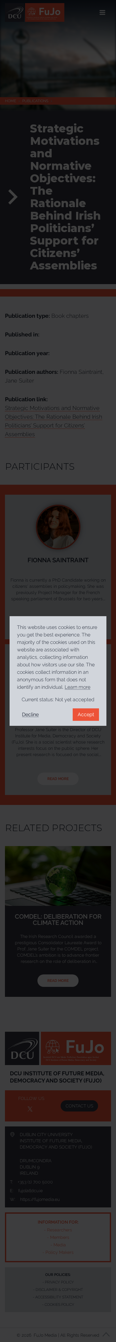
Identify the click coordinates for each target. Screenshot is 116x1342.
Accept (86, 714)
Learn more (77, 687)
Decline (30, 714)
